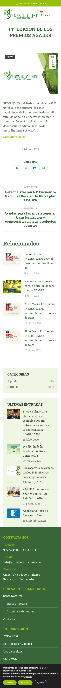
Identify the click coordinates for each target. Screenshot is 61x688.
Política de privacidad (17, 643)
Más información (14, 136)
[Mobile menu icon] (56, 13)
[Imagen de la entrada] (12, 259)
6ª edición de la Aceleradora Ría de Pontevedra (35, 451)
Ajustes (40, 682)
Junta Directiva (17, 603)
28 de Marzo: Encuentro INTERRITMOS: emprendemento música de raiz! (40, 310)
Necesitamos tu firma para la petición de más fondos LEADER (39, 286)
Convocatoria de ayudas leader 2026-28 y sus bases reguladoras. (38, 472)
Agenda (10, 57)
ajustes (28, 676)
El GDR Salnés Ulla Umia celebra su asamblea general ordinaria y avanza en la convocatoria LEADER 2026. (37, 423)
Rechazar (25, 682)
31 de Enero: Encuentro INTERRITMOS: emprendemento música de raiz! (40, 338)
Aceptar (9, 682)
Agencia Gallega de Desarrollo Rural (35, 513)
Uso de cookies (12, 651)
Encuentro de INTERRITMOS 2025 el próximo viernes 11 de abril (38, 260)
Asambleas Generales (20, 611)
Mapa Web (10, 659)
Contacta (9, 619)
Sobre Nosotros (12, 596)
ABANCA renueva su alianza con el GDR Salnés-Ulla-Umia (36, 494)
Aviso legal (10, 636)
